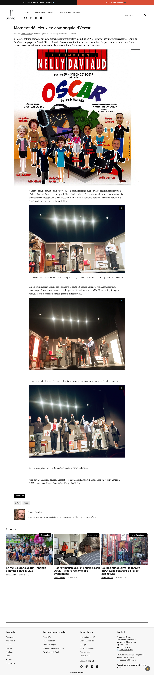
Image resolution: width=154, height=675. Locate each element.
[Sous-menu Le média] (32, 12)
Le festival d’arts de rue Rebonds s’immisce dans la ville (26, 569)
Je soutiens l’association (114, 2)
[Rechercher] (145, 15)
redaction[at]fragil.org (127, 660)
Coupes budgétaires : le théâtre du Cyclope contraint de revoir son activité (120, 571)
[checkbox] (147, 668)
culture (17, 503)
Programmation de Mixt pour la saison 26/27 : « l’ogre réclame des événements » (77, 571)
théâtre (26, 503)
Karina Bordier (26, 34)
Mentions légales (76, 672)
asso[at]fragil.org (125, 650)
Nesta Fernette (59, 578)
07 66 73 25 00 (125, 647)
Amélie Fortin (11, 575)
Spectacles (19, 496)
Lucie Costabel (107, 578)
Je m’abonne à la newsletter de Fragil (37, 2)
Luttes (133, 535)
